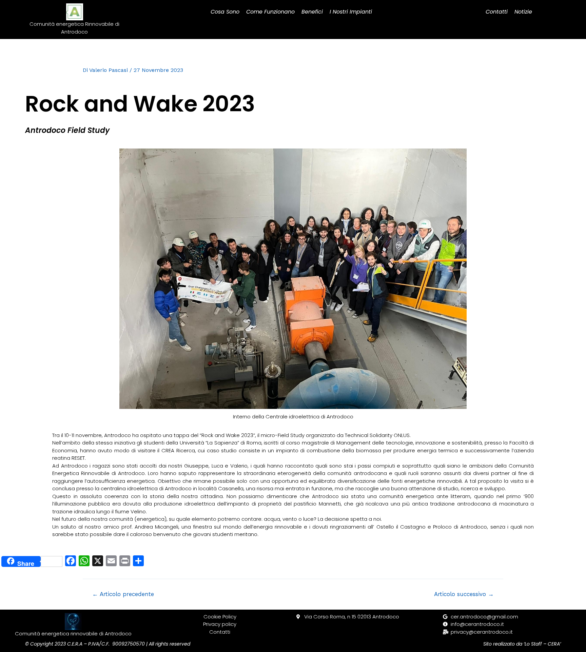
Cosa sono (225, 12)
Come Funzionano (270, 12)
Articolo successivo (464, 594)
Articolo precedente (123, 594)
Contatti (497, 12)
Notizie (523, 12)
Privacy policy (219, 624)
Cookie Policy (219, 616)
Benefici (312, 12)
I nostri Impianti (351, 12)
